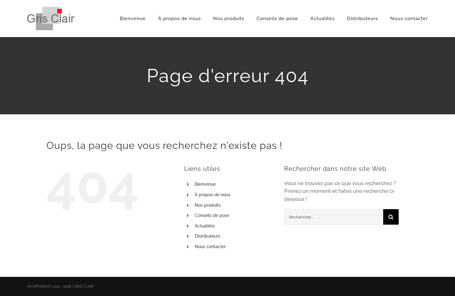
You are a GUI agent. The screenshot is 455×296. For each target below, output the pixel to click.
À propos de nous (212, 194)
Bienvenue (205, 184)
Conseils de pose (212, 215)
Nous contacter (210, 246)
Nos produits (208, 205)
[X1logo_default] (51, 9)
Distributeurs (207, 236)
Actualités (205, 225)
